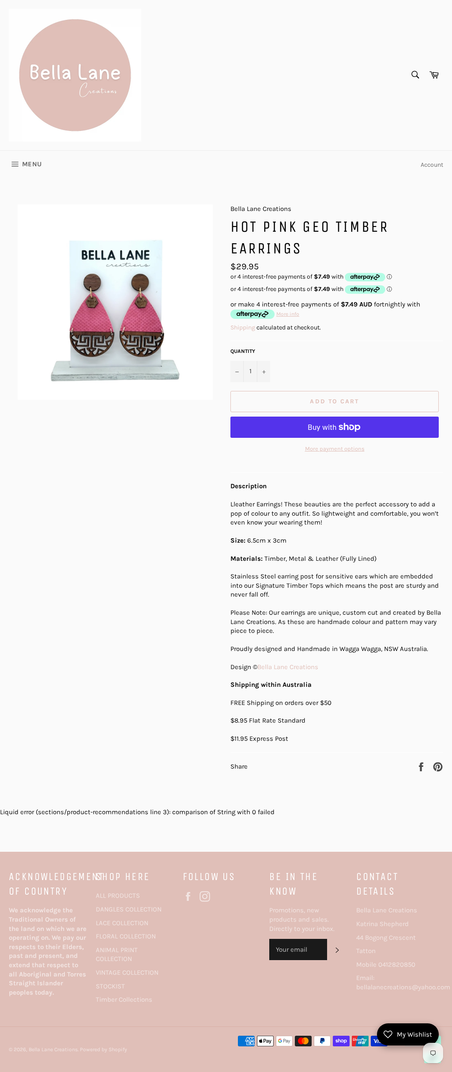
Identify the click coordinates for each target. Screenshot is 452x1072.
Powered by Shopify (103, 1049)
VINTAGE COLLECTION (127, 972)
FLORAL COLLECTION (126, 936)
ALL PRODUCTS (118, 896)
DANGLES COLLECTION (129, 909)
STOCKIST (110, 986)
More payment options (335, 448)
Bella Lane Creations (287, 667)
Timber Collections (124, 999)
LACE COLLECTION (122, 923)
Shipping (242, 327)
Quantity (242, 351)
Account (432, 164)
